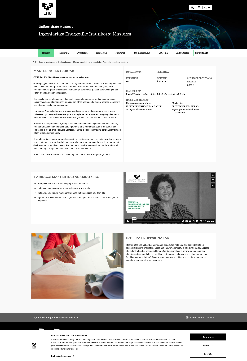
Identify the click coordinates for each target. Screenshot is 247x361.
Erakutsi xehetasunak (61, 356)
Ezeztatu (208, 354)
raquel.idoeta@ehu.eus (140, 109)
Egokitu (206, 345)
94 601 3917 (179, 112)
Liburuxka (200, 53)
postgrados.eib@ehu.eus (186, 109)
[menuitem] (207, 7)
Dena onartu (208, 337)
